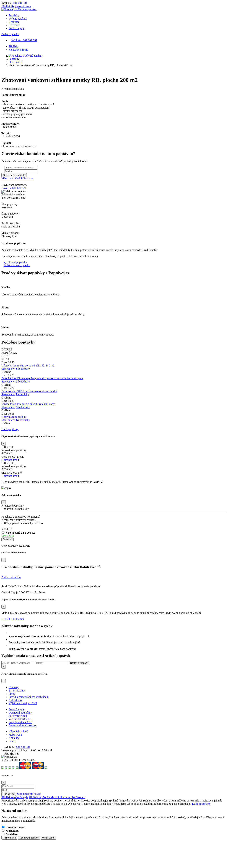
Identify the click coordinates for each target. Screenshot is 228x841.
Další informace (201, 803)
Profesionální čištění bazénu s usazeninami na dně (29, 391)
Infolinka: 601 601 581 (24, 40)
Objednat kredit (10, 459)
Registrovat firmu (21, 6)
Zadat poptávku (27, 9)
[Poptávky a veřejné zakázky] (26, 55)
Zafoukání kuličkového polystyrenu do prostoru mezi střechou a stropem (42, 378)
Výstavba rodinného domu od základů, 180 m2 (27, 365)
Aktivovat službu (11, 577)
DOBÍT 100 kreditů (12, 618)
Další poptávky (10, 429)
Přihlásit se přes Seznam (71, 797)
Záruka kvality (17, 690)
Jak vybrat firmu (18, 715)
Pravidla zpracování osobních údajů (29, 696)
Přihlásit (6, 6)
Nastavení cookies (29, 837)
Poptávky (14, 15)
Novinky (14, 687)
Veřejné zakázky (18, 18)
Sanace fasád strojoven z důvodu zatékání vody (28, 403)
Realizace (14, 21)
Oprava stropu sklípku (13, 416)
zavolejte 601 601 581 (13, 188)
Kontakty (14, 737)
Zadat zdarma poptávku (17, 265)
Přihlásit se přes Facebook (43, 797)
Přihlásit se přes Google (14, 797)
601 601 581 (20, 2)
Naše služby (15, 700)
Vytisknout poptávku (15, 262)
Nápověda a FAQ (18, 731)
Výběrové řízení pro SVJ (23, 703)
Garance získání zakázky (23, 725)
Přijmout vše (9, 837)
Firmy (12, 693)
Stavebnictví (15, 62)
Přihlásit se (8, 794)
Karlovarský (23, 419)
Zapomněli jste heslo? (29, 793)
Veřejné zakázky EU (20, 719)
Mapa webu (15, 734)
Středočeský (23, 368)
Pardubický (22, 394)
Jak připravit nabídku (20, 722)
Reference (14, 25)
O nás (12, 741)
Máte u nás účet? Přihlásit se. (17, 178)
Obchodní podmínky (20, 712)
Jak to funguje (16, 28)
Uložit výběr (48, 837)
